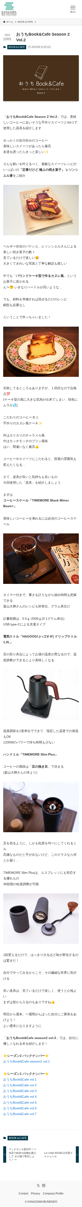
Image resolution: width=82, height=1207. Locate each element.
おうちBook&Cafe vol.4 (20, 1096)
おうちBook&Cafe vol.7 (20, 1114)
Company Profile (53, 1193)
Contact (23, 1193)
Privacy (35, 1193)
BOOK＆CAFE (16, 47)
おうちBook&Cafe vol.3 (20, 1091)
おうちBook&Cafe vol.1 (20, 1079)
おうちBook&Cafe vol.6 (20, 1108)
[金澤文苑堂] (9, 9)
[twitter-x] (38, 1185)
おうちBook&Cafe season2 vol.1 (26, 1061)
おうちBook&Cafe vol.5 (20, 1102)
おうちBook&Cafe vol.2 (20, 1085)
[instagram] (44, 1185)
